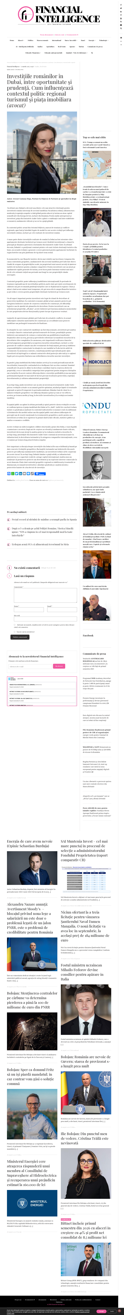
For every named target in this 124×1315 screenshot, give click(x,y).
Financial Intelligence (13, 66)
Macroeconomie (42, 40)
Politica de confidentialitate (83, 1300)
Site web (17, 615)
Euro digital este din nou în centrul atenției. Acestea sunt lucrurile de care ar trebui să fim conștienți (96, 718)
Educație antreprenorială (53, 53)
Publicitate (59, 1302)
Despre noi (18, 1300)
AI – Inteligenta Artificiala (25, 47)
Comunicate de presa (94, 47)
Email (49, 606)
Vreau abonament (46, 35)
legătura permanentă (55, 480)
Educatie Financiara (33, 53)
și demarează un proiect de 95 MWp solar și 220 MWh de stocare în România (97, 749)
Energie (92, 40)
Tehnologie (103, 40)
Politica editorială (66, 1300)
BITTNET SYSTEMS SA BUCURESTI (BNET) (25, 691)
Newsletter (53, 1300)
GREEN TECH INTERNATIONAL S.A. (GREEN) (26, 684)
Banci (83, 40)
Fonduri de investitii (86, 906)
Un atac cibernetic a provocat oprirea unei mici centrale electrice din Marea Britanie (97, 784)
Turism (81, 47)
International (56, 40)
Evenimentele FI (72, 35)
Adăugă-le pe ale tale (48, 568)
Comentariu (18, 587)
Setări (112, 1311)
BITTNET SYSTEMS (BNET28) (21, 705)
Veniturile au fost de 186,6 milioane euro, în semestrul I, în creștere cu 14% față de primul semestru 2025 (95, 663)
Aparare (72, 47)
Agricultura (50, 47)
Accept (101, 1311)
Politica (30, 40)
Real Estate (62, 47)
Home (12, 40)
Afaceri (21, 40)
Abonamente (42, 1300)
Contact (97, 1300)
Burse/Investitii (71, 40)
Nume (16, 606)
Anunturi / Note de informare (77, 53)
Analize (40, 47)
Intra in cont (59, 35)
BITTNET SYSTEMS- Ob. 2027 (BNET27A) (24, 698)
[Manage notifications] (119, 1310)
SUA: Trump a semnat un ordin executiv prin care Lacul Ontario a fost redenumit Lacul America (96, 144)
